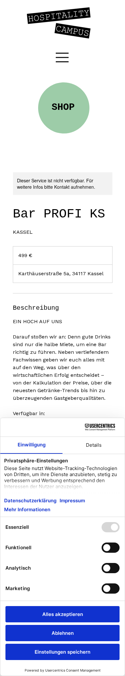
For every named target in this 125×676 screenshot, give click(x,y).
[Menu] (62, 57)
